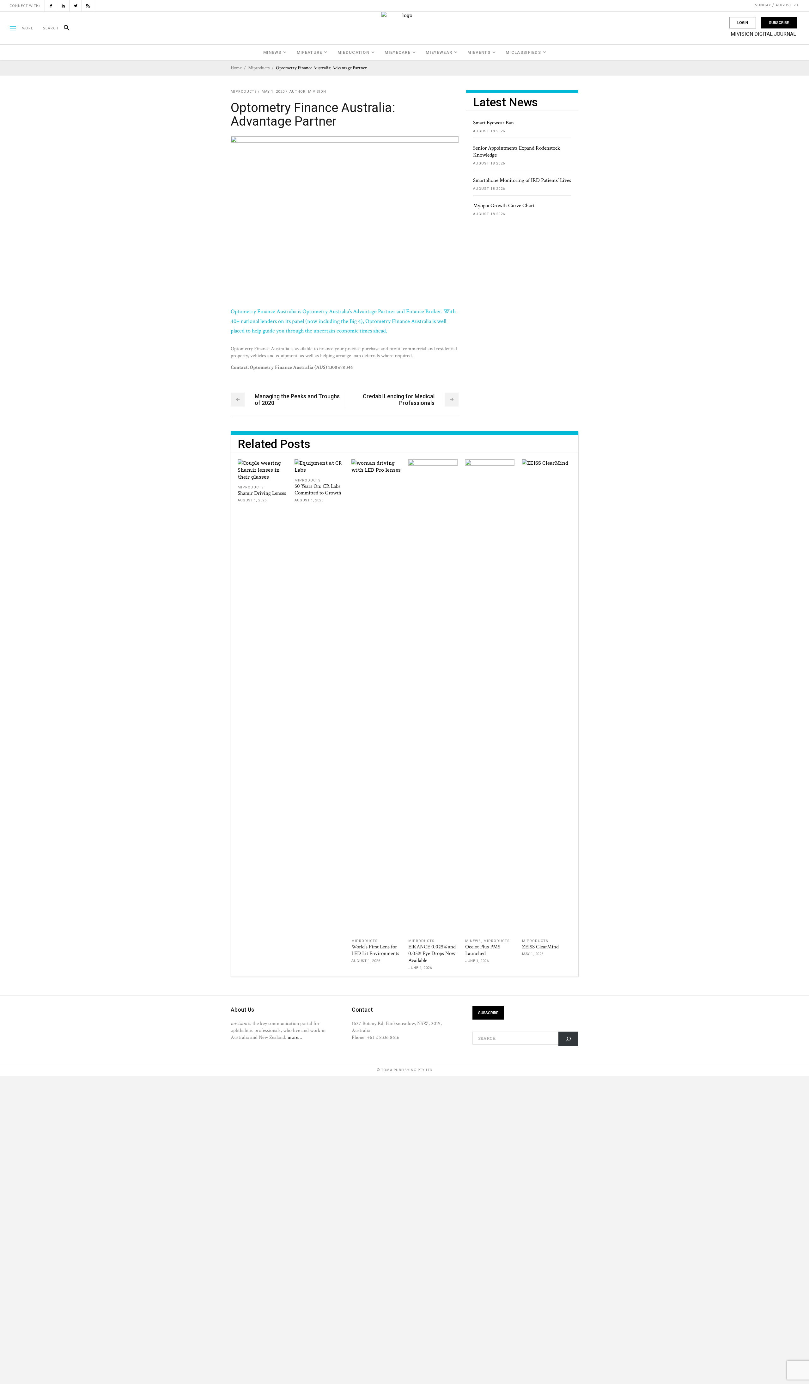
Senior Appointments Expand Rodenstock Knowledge (516, 151)
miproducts (259, 68)
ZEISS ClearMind (540, 946)
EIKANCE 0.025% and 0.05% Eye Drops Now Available (432, 953)
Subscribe (779, 23)
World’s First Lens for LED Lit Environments (375, 950)
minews (473, 941)
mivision (317, 92)
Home (236, 68)
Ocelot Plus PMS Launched (482, 950)
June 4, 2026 (420, 968)
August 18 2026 (489, 131)
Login (742, 23)
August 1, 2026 (252, 500)
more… (295, 1037)
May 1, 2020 (273, 92)
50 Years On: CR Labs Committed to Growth (318, 490)
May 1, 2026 (533, 954)
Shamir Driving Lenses (262, 493)
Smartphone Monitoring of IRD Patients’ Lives (522, 180)
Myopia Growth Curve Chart (503, 205)
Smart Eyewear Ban (493, 122)
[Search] (64, 28)
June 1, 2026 (477, 961)
